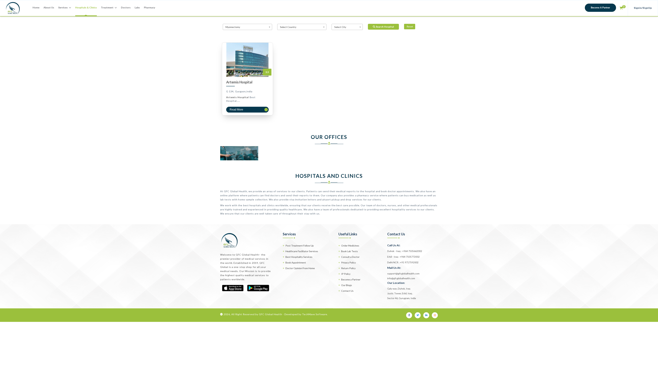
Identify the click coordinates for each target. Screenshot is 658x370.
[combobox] (247, 27)
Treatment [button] (107, 7)
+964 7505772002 (409, 256)
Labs (137, 7)
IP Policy (345, 273)
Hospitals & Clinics (86, 7)
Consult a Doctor (350, 256)
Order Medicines (350, 245)
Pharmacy (149, 7)
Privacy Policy (348, 262)
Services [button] (63, 7)
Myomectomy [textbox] (233, 27)
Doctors (126, 7)
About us (49, 7)
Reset (409, 26)
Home (36, 7)
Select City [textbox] (340, 27)
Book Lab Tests (349, 251)
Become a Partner (350, 279)
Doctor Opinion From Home (300, 268)
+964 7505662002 (412, 251)
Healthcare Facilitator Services (301, 251)
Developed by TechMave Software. (306, 314)
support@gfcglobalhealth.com (403, 273)
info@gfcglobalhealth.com (401, 278)
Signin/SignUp (643, 7)
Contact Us (347, 290)
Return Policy (348, 268)
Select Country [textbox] (288, 27)
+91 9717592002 (408, 262)
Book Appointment (295, 262)
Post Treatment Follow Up (299, 245)
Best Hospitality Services (298, 256)
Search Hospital (384, 26)
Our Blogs (346, 285)
